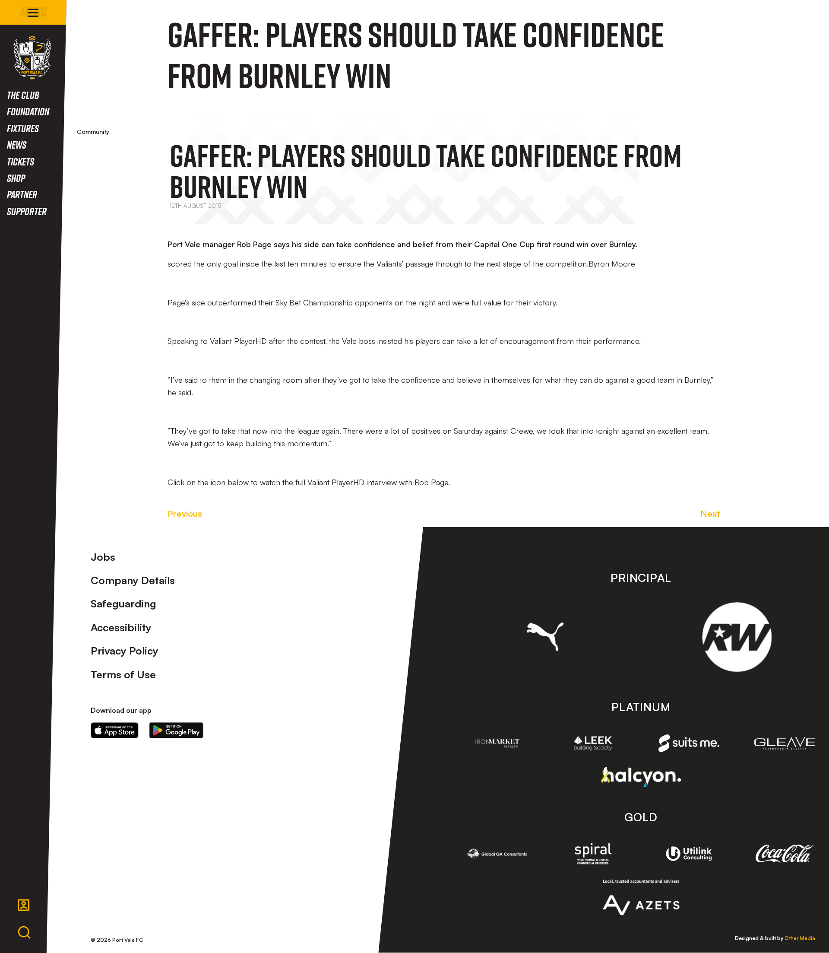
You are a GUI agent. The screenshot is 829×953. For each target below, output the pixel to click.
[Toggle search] (24, 932)
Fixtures (23, 128)
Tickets (20, 161)
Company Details (133, 580)
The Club (23, 95)
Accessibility (121, 627)
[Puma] (545, 636)
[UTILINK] (689, 853)
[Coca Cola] (784, 853)
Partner (22, 194)
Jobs (103, 556)
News (16, 144)
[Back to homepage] (32, 57)
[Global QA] (497, 853)
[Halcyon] (641, 777)
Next (710, 513)
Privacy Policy (124, 650)
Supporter (27, 211)
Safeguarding (123, 603)
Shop (16, 178)
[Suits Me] (689, 743)
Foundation (28, 111)
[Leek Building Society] (593, 743)
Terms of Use (123, 674)
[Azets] (641, 897)
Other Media (800, 938)
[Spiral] (593, 853)
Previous (185, 513)
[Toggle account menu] (23, 905)
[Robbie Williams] (737, 637)
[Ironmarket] (497, 743)
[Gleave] (784, 743)
